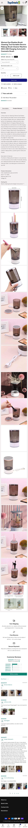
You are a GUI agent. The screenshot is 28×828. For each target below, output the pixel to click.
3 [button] (14, 793)
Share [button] (16, 88)
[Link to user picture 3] (19, 693)
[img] (4, 682)
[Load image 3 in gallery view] (23, 33)
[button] (4, 54)
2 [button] (12, 793)
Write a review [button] (14, 674)
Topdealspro (22, 821)
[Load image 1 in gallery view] (5, 33)
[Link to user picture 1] (4, 693)
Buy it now (14, 80)
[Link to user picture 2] (11, 693)
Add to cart (16, 75)
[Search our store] (24, 2)
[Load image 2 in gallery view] (14, 33)
